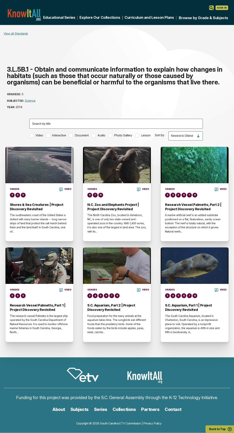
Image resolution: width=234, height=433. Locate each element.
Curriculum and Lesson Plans (149, 17)
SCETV (84, 375)
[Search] (211, 7)
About (58, 409)
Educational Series (59, 17)
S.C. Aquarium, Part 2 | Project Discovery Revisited (111, 307)
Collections (124, 409)
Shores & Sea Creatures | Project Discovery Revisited (36, 207)
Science (30, 100)
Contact (173, 409)
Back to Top (217, 429)
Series (100, 409)
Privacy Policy (152, 423)
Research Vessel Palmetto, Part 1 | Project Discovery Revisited (37, 307)
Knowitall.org (24, 15)
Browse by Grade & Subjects (203, 18)
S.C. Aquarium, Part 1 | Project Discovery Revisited (188, 307)
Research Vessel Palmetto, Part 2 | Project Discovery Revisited (193, 207)
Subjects (79, 409)
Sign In (222, 7)
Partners (150, 409)
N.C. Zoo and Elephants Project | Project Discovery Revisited (113, 207)
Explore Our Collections (100, 17)
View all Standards (16, 33)
